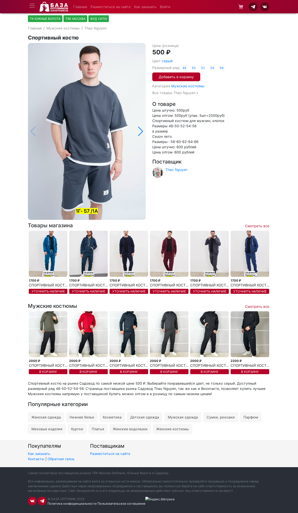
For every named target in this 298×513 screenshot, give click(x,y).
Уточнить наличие (48, 291)
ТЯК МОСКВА (75, 19)
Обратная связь (61, 459)
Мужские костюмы (63, 28)
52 (203, 68)
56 (222, 68)
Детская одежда (144, 417)
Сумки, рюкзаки (221, 417)
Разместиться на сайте (111, 7)
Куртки (77, 429)
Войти (165, 7)
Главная (80, 7)
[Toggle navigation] (32, 6)
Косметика (112, 417)
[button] (141, 131)
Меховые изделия (46, 429)
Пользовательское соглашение (121, 503)
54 (212, 68)
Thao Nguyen (95, 28)
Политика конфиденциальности (72, 503)
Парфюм (250, 417)
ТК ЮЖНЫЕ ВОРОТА (45, 19)
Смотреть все (257, 226)
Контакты (36, 459)
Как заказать (145, 7)
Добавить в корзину (176, 77)
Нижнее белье (82, 417)
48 (184, 68)
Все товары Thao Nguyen (173, 93)
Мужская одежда (183, 417)
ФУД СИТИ (98, 19)
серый (167, 61)
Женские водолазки (130, 429)
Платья (98, 429)
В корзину (48, 372)
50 (194, 68)
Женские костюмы (172, 429)
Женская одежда (46, 417)
